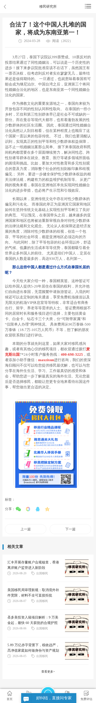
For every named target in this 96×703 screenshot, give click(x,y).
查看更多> (48, 671)
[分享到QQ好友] (37, 509)
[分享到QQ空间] (47, 509)
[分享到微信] (18, 509)
